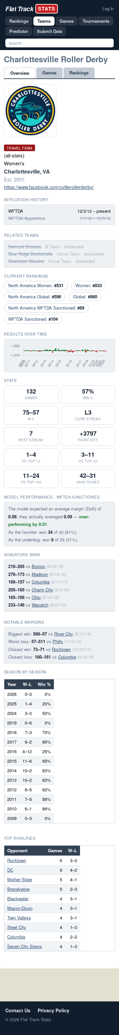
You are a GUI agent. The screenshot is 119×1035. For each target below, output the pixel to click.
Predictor (18, 31)
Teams (44, 21)
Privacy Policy (53, 1010)
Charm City (42, 589)
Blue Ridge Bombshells (30, 254)
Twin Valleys (19, 917)
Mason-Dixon (19, 908)
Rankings (18, 21)
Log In (108, 9)
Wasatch (40, 605)
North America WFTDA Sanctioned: (46, 308)
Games (67, 21)
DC (10, 870)
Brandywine (18, 889)
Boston (38, 566)
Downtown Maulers (26, 261)
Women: (88, 285)
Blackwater (17, 898)
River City (63, 634)
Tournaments (96, 21)
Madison (40, 574)
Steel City (16, 927)
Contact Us (17, 1010)
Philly (58, 641)
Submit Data (49, 31)
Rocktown (61, 649)
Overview (19, 73)
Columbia (41, 582)
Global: (85, 296)
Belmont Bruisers (24, 246)
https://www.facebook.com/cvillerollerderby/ (49, 187)
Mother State (19, 879)
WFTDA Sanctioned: (33, 319)
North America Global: (34, 296)
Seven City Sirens (24, 946)
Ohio (36, 597)
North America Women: (35, 285)
